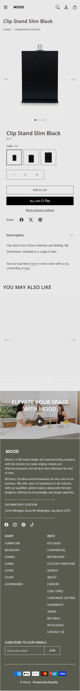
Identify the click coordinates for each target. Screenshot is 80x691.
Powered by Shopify (45, 682)
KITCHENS (54, 543)
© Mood (25, 682)
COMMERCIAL (56, 550)
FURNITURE (12, 543)
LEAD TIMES (55, 591)
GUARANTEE (55, 604)
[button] (6, 7)
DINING (10, 557)
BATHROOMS (56, 557)
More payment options (40, 210)
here (33, 263)
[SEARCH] (57, 7)
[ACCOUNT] (66, 7)
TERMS (51, 611)
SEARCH (52, 570)
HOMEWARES (14, 584)
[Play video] (40, 421)
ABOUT (52, 577)
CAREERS (53, 584)
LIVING (9, 563)
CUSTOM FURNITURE (61, 563)
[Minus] (14, 174)
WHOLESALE (55, 625)
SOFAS (9, 570)
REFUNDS (53, 618)
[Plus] (37, 174)
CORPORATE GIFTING (28, 29)
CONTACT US (55, 632)
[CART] (74, 7)
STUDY (9, 577)
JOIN (52, 650)
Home (7, 29)
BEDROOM (12, 550)
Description (15, 235)
